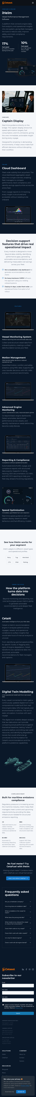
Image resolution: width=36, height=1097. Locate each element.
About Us (22, 1054)
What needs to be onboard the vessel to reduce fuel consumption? (16, 923)
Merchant (26, 557)
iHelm (4, 1054)
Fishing (25, 562)
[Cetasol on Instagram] (33, 969)
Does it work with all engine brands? (16, 942)
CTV (9, 562)
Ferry (9, 557)
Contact (21, 1057)
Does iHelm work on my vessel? (15, 928)
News (4, 1073)
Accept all (21, 1092)
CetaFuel (5, 1057)
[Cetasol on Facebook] (26, 969)
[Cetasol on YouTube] (30, 969)
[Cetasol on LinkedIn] (23, 969)
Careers (21, 1061)
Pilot (16, 562)
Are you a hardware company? (14, 901)
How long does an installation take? (16, 906)
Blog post (5, 1069)
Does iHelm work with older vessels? (16, 933)
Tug (16, 557)
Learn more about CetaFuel (17, 878)
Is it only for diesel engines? (13, 938)
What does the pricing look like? (14, 917)
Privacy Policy (25, 1085)
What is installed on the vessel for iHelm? (15, 912)
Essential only (9, 1092)
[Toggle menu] (33, 3)
